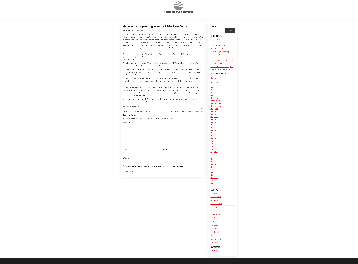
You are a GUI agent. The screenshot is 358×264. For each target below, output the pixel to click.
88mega (213, 141)
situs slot (214, 183)
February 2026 (216, 197)
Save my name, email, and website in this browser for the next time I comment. (154, 166)
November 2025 (216, 207)
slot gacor (214, 78)
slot (212, 90)
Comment (127, 122)
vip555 (213, 170)
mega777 (214, 186)
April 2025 (214, 228)
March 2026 (215, 193)
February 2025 (216, 235)
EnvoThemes (182, 261)
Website (126, 158)
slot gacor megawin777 (219, 106)
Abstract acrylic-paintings (178, 11)
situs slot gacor (216, 101)
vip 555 (213, 180)
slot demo (214, 178)
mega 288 (214, 152)
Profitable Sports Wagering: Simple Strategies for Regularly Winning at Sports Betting (222, 60)
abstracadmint (140, 30)
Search (213, 26)
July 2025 (214, 218)
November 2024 (216, 243)
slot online (214, 83)
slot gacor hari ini (217, 103)
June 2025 (214, 221)
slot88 (213, 87)
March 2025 (215, 232)
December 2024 (216, 239)
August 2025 (215, 214)
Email (165, 149)
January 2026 (215, 200)
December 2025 (216, 204)
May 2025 (214, 225)
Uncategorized (134, 106)
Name (125, 149)
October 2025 (216, 211)
